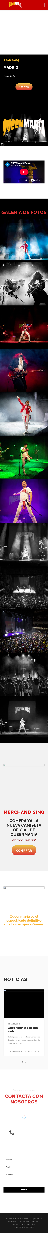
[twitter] (27, 1144)
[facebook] (20, 1144)
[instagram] (35, 1144)
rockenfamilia (16, 1051)
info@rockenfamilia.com (24, 1125)
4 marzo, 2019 (14, 1024)
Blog (30, 1051)
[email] (12, 1144)
